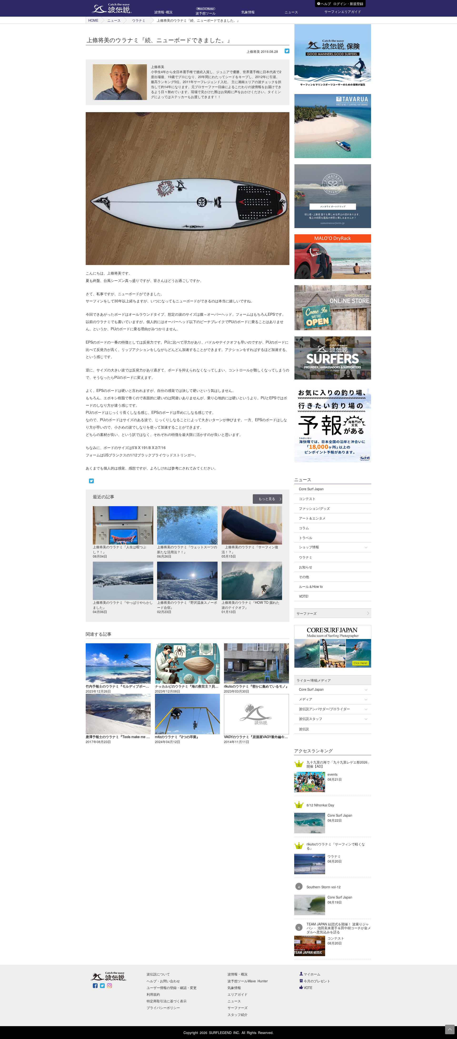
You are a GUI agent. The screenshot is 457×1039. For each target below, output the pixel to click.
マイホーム (312, 974)
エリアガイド (238, 994)
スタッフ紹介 (238, 1014)
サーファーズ (238, 1007)
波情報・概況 (238, 974)
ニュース (114, 20)
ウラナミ (138, 20)
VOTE (308, 987)
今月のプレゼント (317, 981)
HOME (93, 20)
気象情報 (234, 987)
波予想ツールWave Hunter (248, 981)
